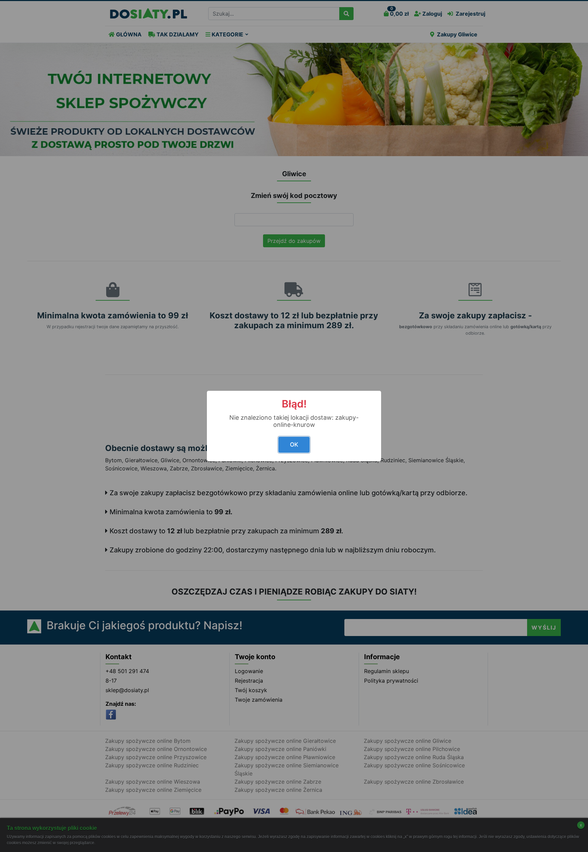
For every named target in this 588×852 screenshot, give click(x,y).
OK (294, 444)
